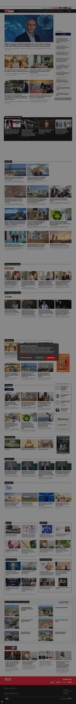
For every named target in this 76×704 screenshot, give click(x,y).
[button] (38, 354)
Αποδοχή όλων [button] (51, 357)
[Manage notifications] (2, 702)
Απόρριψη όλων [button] (39, 357)
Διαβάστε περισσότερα (49, 352)
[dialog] (38, 352)
